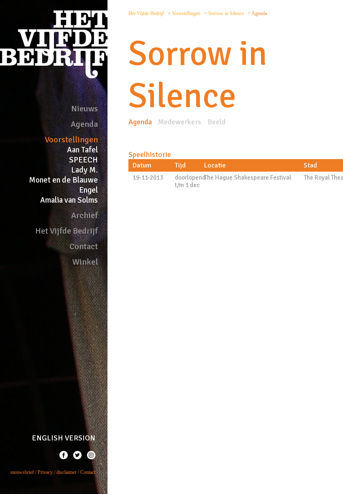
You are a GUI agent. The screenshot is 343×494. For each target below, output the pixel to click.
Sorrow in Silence (226, 13)
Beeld (216, 121)
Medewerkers (179, 121)
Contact (83, 246)
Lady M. (84, 170)
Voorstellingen (71, 139)
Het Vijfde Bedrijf (66, 231)
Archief (84, 215)
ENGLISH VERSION (63, 438)
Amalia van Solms (69, 200)
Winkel (85, 262)
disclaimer (66, 472)
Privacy (45, 472)
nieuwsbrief (22, 472)
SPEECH (83, 160)
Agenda (84, 124)
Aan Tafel (82, 150)
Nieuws (84, 108)
